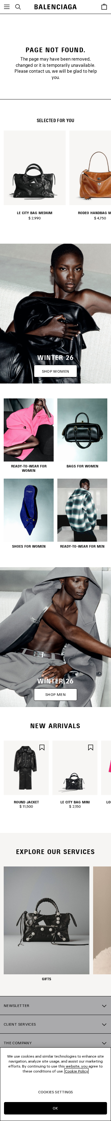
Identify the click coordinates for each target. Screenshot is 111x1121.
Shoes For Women (29, 546)
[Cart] (104, 6)
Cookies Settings (55, 1092)
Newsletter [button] (17, 1005)
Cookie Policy (76, 1071)
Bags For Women (82, 466)
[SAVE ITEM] (42, 747)
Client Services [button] (20, 1024)
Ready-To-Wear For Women (29, 468)
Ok (55, 1108)
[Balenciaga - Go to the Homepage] (56, 7)
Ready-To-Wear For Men (82, 546)
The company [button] (18, 1043)
